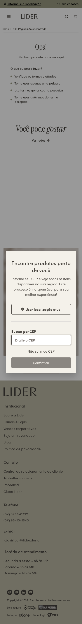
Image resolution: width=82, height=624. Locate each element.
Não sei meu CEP (41, 351)
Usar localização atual (43, 309)
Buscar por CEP (23, 331)
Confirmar (41, 362)
